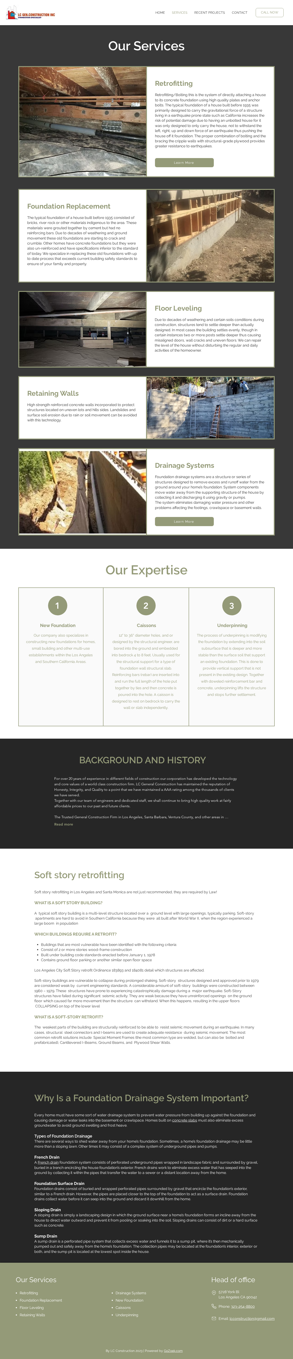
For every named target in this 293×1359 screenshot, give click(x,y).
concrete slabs (184, 1120)
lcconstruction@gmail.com (252, 1318)
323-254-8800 (243, 1306)
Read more (63, 824)
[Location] (214, 1292)
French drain (48, 1162)
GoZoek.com (173, 1351)
